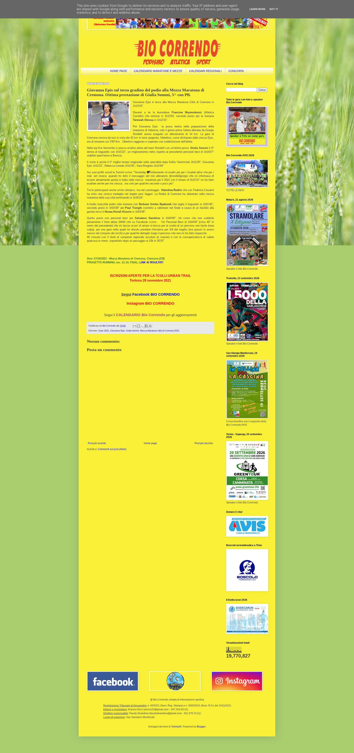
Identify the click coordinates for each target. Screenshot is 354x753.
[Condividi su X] (142, 326)
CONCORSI (236, 71)
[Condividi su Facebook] (146, 326)
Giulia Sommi (132, 330)
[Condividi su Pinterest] (150, 326)
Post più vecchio (204, 443)
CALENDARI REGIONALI (205, 71)
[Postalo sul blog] (138, 326)
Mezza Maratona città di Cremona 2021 (159, 330)
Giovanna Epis (117, 330)
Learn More (257, 9)
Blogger (201, 726)
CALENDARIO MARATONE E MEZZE (158, 71)
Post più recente (97, 443)
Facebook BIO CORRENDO (156, 294)
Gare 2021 (103, 330)
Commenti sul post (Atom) (112, 449)
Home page (150, 443)
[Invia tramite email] (135, 326)
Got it (273, 9)
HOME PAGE (118, 71)
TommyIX (176, 726)
